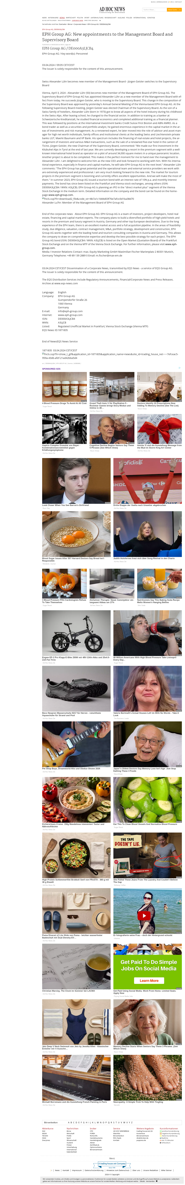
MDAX (44, 1133)
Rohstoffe (93, 1136)
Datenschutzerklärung (94, 1170)
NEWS (44, 18)
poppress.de (141, 1140)
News (57, 1170)
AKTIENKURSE (53, 18)
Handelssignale (95, 1140)
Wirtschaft (70, 1133)
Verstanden (150, 1181)
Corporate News (80, 24)
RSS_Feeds (117, 1138)
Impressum (77, 1170)
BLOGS (153, 2)
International (72, 1149)
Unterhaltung (72, 1147)
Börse (70, 24)
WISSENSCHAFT (110, 18)
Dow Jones (46, 1140)
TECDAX (45, 1136)
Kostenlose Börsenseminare (143, 1134)
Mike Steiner (166, 1170)
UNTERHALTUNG (97, 18)
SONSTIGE (151, 18)
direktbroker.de (142, 1138)
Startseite (62, 24)
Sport (69, 1138)
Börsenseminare (96, 1149)
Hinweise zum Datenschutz (117, 1170)
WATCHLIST (178, 2)
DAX (43, 1131)
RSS (171, 2)
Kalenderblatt (72, 1152)
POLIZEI (129, 18)
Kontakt (116, 1140)
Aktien (92, 1143)
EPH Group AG (47, 29)
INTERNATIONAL (139, 18)
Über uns (136, 1170)
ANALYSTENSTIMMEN (64, 20)
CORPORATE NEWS (77, 20)
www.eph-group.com (60, 195)
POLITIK (80, 18)
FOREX (92, 1133)
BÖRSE (62, 18)
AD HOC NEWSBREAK (121, 1131)
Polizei (69, 1145)
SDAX (44, 1138)
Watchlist (116, 1133)
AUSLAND (121, 18)
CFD (91, 1131)
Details (142, 1181)
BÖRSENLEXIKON (162, 2)
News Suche (172, 10)
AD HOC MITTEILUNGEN (49, 20)
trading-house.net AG (145, 1131)
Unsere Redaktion (150, 1170)
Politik (69, 1136)
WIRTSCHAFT (71, 18)
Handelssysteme (96, 1138)
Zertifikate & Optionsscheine (96, 1146)
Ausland (70, 1143)
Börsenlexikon (51, 1122)
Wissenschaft (72, 1140)
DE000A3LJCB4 (59, 29)
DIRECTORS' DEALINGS (91, 20)
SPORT (86, 18)
